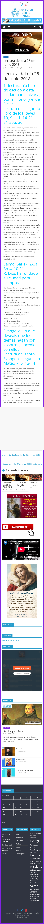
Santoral (7, 728)
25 (9, 814)
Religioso (33, 881)
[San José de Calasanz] (8, 748)
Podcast (18, 844)
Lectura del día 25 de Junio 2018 (21, 455)
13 (21, 808)
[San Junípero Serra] (22, 705)
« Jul (3, 822)
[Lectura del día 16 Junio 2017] (21, 475)
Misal (6, 57)
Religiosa (37, 879)
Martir (33, 861)
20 (21, 811)
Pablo (31, 872)
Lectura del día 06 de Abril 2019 (8, 484)
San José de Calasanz (23, 749)
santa (32, 889)
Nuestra (39, 867)
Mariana (38, 859)
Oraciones (19, 841)
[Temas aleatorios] (40, 27)
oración (38, 870)
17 (4, 811)
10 (4, 808)
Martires (38, 861)
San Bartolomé (21, 760)
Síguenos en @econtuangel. (11, 640)
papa (35, 872)
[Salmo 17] (35, 475)
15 (32, 808)
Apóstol (32, 836)
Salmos (18, 847)
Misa (38, 863)
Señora (36, 896)
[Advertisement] (22, 428)
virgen (36, 900)
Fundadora (33, 850)
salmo (34, 68)
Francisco (35, 845)
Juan (34, 852)
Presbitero (34, 876)
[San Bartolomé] (8, 759)
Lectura (26, 68)
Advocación (37, 834)
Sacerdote (33, 883)
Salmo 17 (34, 482)
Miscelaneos (20, 837)
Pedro (37, 874)
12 (15, 808)
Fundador (33, 848)
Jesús (39, 850)
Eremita (37, 838)
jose (31, 852)
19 (15, 811)
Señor (32, 896)
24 (4, 814)
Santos (32, 894)
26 (15, 814)
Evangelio (20, 68)
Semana (37, 894)
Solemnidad (33, 898)
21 (27, 811)
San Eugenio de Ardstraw (24, 770)
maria (32, 858)
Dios (36, 835)
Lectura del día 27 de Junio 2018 (22, 464)
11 (9, 808)
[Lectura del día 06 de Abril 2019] (8, 475)
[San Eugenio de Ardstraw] (8, 769)
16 (38, 808)
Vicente (32, 900)
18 (9, 811)
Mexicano (33, 863)
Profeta (32, 879)
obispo (33, 870)
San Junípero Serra (13, 731)
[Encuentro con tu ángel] (4, 27)
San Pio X (5, 854)
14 (27, 808)
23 (38, 811)
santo (37, 889)
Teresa (40, 898)
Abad (31, 834)
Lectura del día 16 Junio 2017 (21, 484)
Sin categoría (20, 854)
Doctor (32, 838)
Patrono (32, 874)
